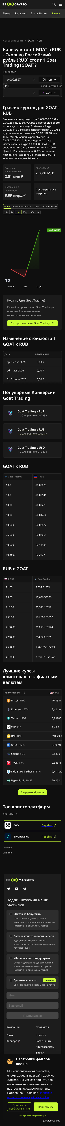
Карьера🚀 (13, 1041)
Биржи (40, 1052)
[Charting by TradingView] (8, 280)
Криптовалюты (45, 1046)
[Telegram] (24, 889)
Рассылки (21, 13)
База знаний (43, 1041)
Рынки (56, 13)
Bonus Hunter (39, 13)
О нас (10, 1035)
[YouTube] (16, 889)
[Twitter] (8, 889)
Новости (41, 1035)
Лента (6, 13)
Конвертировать (13, 40)
